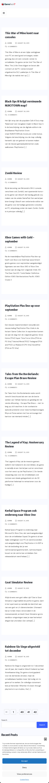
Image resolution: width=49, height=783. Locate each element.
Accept (24, 761)
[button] (45, 739)
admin (9, 43)
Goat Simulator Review (19, 582)
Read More (15, 83)
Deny (24, 767)
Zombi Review (13, 173)
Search (4, 720)
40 (22, 712)
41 (28, 712)
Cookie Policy (24, 780)
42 (35, 712)
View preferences (24, 774)
